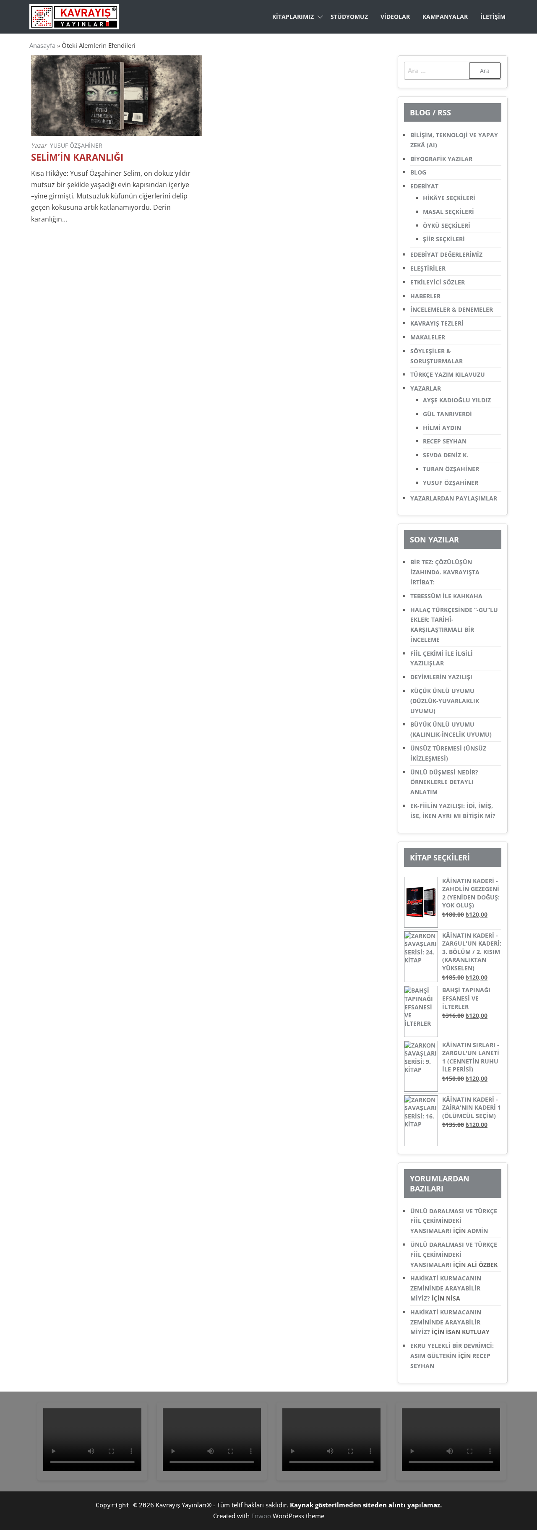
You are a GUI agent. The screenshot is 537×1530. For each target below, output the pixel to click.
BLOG (418, 172)
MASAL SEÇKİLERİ (448, 212)
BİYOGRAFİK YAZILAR (441, 159)
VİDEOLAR (395, 17)
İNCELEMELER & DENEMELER (451, 309)
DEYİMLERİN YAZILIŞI (441, 677)
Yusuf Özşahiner (76, 145)
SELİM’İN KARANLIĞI (77, 157)
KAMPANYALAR (445, 17)
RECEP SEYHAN (445, 441)
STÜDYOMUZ (349, 17)
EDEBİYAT (424, 186)
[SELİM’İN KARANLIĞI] (116, 95)
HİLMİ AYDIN (442, 428)
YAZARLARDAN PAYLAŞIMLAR (453, 498)
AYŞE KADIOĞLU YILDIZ (457, 400)
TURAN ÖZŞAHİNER (451, 469)
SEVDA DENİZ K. (445, 455)
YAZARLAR (425, 388)
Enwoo (261, 1516)
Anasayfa (42, 45)
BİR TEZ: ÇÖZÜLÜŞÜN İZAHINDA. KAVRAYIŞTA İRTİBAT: (445, 572)
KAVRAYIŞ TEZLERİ (437, 323)
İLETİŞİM (493, 17)
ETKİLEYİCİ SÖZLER (437, 282)
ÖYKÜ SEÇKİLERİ (446, 225)
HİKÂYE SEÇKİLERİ (449, 198)
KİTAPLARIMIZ (293, 17)
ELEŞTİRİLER (428, 268)
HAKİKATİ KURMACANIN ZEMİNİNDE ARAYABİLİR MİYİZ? (445, 1288)
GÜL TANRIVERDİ (447, 414)
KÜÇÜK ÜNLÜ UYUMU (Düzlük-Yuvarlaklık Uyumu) (444, 701)
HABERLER (425, 296)
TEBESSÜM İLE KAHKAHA (446, 596)
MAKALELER (427, 337)
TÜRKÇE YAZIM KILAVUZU (447, 374)
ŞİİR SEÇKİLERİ (444, 239)
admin (477, 1231)
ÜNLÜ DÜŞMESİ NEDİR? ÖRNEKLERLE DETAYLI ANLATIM (444, 782)
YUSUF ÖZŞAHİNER (450, 483)
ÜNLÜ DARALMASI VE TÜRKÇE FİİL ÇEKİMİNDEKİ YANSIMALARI (453, 1221)
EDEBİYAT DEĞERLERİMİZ (446, 254)
